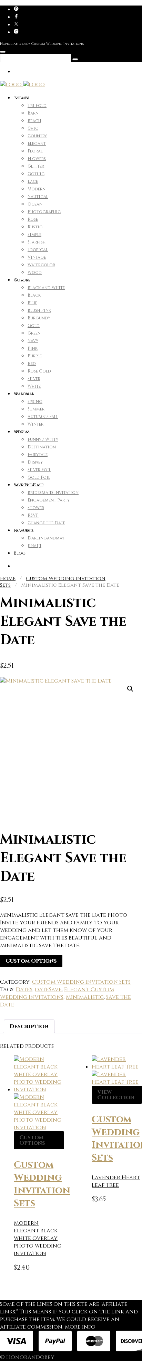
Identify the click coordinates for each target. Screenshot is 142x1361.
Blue (32, 303)
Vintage (37, 257)
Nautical (38, 196)
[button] (130, 689)
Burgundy (39, 318)
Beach (34, 120)
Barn (33, 113)
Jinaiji (34, 545)
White (34, 386)
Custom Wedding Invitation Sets (81, 982)
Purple (35, 356)
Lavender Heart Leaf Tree (116, 1181)
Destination (42, 447)
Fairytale (38, 454)
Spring (35, 401)
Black (34, 295)
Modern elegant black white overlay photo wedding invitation (37, 1238)
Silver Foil (39, 470)
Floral (35, 151)
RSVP (33, 515)
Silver (34, 378)
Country (37, 136)
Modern (36, 189)
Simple (34, 234)
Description (29, 1026)
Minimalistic (85, 997)
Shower (36, 507)
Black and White (46, 287)
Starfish (36, 242)
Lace (33, 181)
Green (34, 333)
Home (8, 578)
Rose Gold (39, 371)
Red (32, 363)
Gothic (36, 174)
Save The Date (28, 485)
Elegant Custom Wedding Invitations (57, 993)
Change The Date (46, 523)
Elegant (37, 143)
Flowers (37, 158)
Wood (35, 272)
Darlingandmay (46, 538)
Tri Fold (37, 105)
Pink (33, 348)
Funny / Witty (43, 439)
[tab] (29, 1026)
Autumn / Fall (43, 416)
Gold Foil (39, 477)
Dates (24, 989)
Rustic (35, 227)
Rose (33, 219)
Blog (20, 553)
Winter (35, 424)
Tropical (38, 249)
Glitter (36, 166)
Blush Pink (39, 310)
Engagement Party (49, 500)
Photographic (44, 212)
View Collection (115, 1094)
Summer (36, 409)
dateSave (48, 989)
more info (80, 1327)
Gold (34, 325)
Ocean (35, 204)
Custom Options (31, 961)
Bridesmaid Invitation (53, 492)
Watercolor (41, 265)
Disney (35, 462)
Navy (33, 341)
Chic (33, 128)
